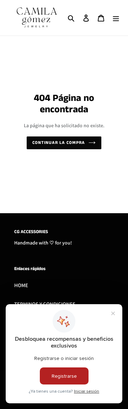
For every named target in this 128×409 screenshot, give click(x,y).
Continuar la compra (58, 143)
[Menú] (115, 18)
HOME (21, 285)
